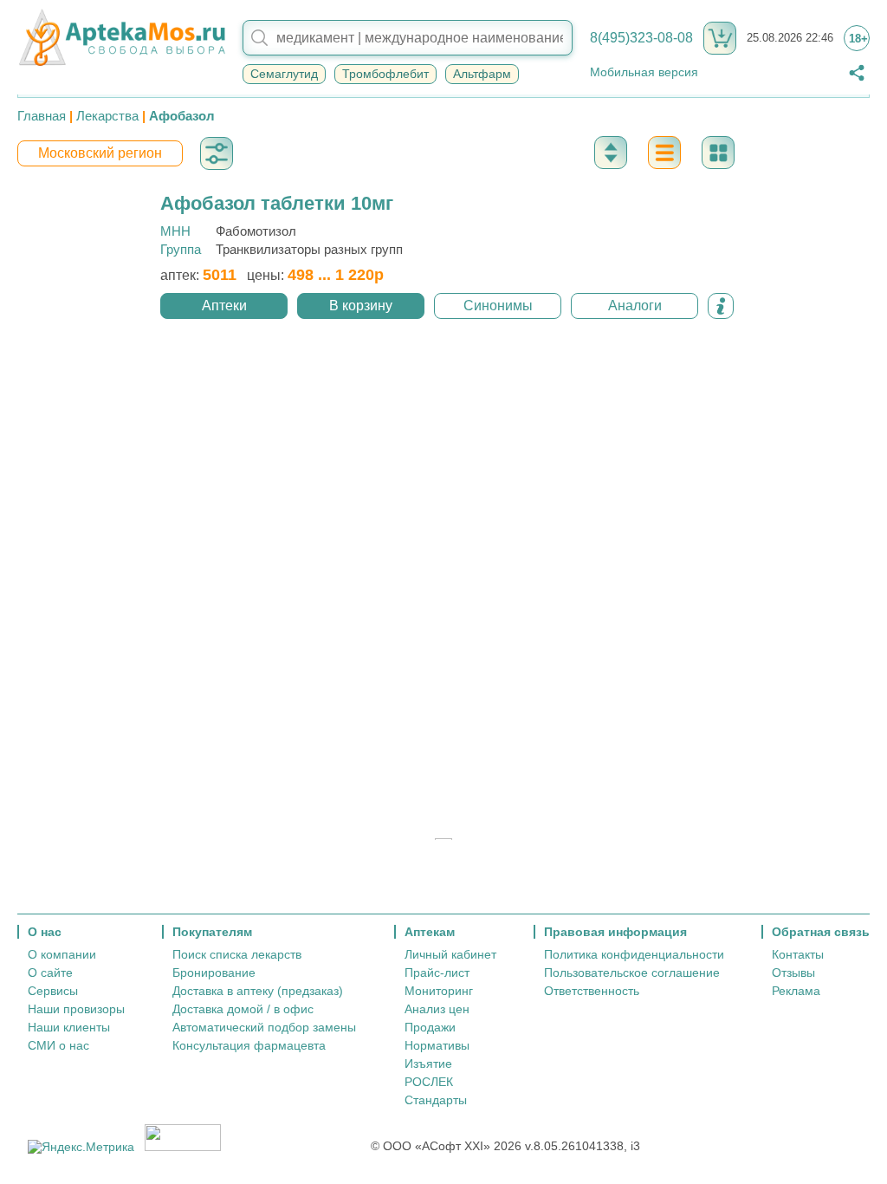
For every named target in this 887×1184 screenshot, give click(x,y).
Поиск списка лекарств (236, 954)
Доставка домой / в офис (243, 1009)
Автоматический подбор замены (264, 1027)
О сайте (50, 972)
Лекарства (107, 115)
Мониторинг (439, 991)
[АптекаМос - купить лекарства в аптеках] (121, 38)
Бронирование (214, 972)
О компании (62, 954)
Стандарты (436, 1100)
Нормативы (437, 1045)
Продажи (430, 1027)
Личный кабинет (450, 954)
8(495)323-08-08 (641, 37)
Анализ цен (437, 1009)
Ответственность (591, 991)
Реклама (796, 991)
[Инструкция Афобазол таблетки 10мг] (721, 306)
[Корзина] (719, 38)
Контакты (798, 954)
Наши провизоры (76, 1009)
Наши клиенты (69, 1027)
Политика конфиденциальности (634, 954)
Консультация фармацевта (249, 1045)
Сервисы (53, 991)
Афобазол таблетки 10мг (276, 203)
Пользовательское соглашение (632, 972)
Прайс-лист (437, 972)
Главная (41, 115)
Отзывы (793, 972)
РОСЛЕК (429, 1082)
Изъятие (428, 1063)
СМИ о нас (58, 1045)
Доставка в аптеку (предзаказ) (257, 991)
